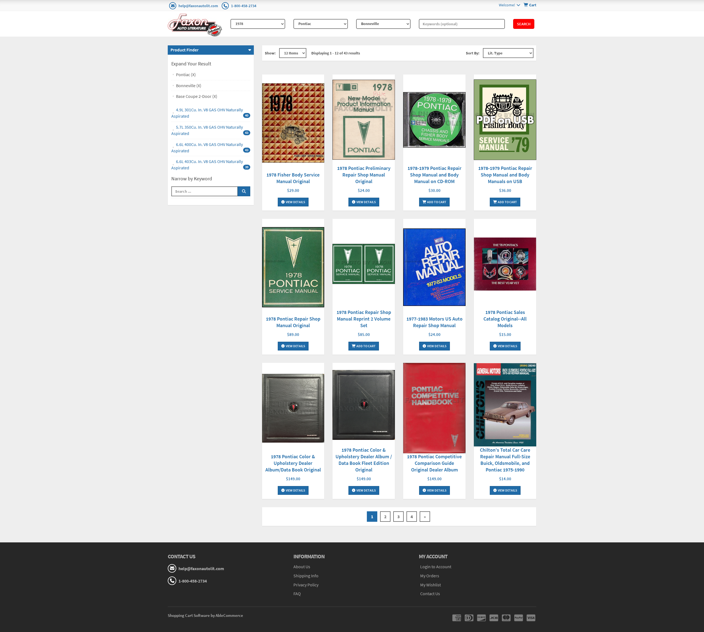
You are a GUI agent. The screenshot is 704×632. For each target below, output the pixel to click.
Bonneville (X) (188, 85)
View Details (295, 202)
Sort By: (472, 53)
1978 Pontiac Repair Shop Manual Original (293, 322)
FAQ (297, 593)
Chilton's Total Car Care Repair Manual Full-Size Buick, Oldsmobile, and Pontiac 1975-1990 (505, 460)
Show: (270, 53)
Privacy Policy (305, 584)
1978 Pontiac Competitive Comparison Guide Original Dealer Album (434, 463)
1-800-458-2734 (243, 5)
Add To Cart (436, 202)
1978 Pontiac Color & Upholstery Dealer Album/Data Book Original (293, 463)
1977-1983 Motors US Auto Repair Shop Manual (434, 322)
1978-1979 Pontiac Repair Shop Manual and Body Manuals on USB (505, 174)
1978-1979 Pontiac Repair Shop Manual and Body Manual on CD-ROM (434, 174)
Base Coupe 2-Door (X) (196, 96)
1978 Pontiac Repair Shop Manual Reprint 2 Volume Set (364, 319)
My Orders (429, 575)
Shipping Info (305, 575)
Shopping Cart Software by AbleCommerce (205, 615)
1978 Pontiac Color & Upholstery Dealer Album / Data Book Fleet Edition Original (364, 460)
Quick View (293, 123)
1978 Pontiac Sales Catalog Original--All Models (505, 319)
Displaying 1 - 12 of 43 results (335, 53)
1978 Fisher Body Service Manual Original (293, 178)
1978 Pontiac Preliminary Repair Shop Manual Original (364, 174)
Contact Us (430, 593)
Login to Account (435, 566)
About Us (301, 566)
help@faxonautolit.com (198, 5)
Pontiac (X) (186, 74)
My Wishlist (430, 584)
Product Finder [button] (184, 50)
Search (523, 23)
